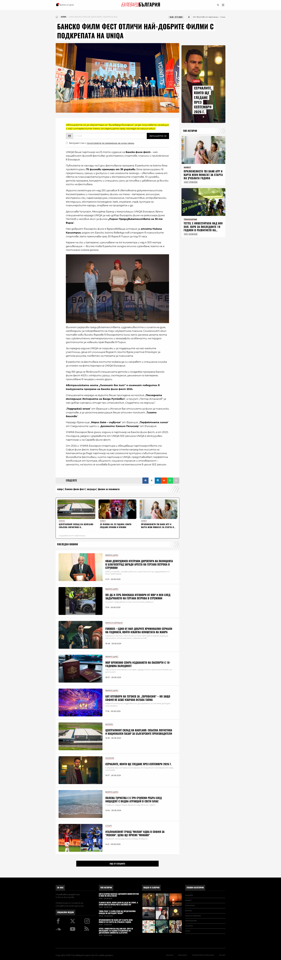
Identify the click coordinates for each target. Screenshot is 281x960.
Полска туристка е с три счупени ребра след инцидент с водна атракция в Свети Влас (133, 799)
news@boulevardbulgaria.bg (70, 906)
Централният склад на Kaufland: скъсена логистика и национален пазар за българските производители (138, 731)
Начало (169, 955)
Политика (190, 905)
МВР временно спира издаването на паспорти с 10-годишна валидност (138, 664)
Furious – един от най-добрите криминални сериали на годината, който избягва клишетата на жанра (138, 630)
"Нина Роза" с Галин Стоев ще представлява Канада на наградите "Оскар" (117, 912)
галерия (189, 895)
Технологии (191, 921)
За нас (60, 887)
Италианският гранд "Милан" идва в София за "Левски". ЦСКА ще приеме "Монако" (135, 833)
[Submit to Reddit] (164, 481)
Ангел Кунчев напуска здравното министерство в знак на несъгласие (119, 895)
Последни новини (67, 544)
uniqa (60, 489)
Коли (187, 931)
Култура (189, 926)
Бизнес (188, 911)
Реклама (182, 955)
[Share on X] (152, 481)
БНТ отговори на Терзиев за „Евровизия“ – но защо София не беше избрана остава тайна (137, 698)
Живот (188, 900)
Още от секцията (117, 863)
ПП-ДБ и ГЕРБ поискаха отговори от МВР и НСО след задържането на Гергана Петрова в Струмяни (137, 596)
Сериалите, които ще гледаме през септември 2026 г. (138, 764)
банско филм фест (75, 489)
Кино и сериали (193, 916)
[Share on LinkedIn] (158, 481)
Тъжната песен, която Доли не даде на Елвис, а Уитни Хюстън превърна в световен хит (118, 904)
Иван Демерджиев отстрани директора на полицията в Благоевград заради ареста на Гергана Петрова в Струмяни (139, 564)
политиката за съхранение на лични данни (110, 143)
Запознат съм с (101, 143)
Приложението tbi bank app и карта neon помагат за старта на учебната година (203, 174)
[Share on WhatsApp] (170, 481)
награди (91, 489)
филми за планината (109, 489)
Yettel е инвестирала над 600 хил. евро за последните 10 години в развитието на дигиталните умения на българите (203, 230)
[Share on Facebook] (145, 481)
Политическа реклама (203, 955)
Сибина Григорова (65, 897)
